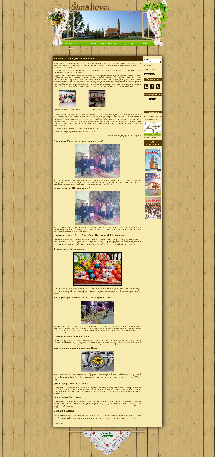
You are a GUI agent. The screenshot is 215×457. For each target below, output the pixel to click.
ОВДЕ (157, 119)
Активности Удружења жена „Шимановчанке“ (78, 141)
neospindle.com (108, 435)
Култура (92, 44)
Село (76, 44)
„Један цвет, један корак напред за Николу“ (77, 348)
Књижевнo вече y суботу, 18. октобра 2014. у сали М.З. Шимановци (89, 235)
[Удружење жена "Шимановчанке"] (98, 208)
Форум (146, 44)
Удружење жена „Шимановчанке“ (72, 188)
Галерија (112, 44)
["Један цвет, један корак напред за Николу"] (98, 361)
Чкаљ (138, 44)
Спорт (131, 44)
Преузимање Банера (150, 137)
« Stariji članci (58, 424)
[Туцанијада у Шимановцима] (98, 269)
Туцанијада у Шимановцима (69, 248)
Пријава (148, 65)
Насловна (68, 44)
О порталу (68, 48)
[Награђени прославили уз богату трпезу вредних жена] (98, 312)
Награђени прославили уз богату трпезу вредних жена (83, 297)
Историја (102, 44)
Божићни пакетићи (64, 410)
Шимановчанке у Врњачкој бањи (71, 336)
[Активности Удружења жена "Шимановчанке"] (98, 161)
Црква (83, 44)
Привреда (122, 44)
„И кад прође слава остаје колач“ (72, 383)
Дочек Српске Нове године (68, 397)
